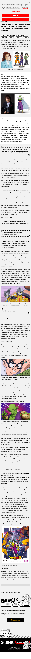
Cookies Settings (15, 11)
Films (3, 35)
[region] (15, 10)
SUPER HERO (21, 35)
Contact (27, 652)
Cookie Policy (24, 8)
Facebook (12, 605)
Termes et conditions (6, 652)
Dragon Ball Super (11, 35)
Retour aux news (15, 620)
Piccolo (25, 37)
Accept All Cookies (15, 19)
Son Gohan (4, 37)
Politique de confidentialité (18, 652)
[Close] (29, 2)
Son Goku (12, 37)
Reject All (15, 15)
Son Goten (19, 37)
